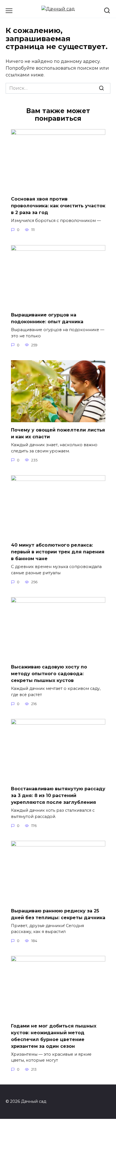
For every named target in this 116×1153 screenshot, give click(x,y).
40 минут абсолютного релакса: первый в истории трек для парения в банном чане (57, 551)
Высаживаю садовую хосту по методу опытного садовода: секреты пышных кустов (49, 673)
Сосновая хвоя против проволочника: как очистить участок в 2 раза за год (58, 205)
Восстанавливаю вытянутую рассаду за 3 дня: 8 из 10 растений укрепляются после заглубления (58, 795)
